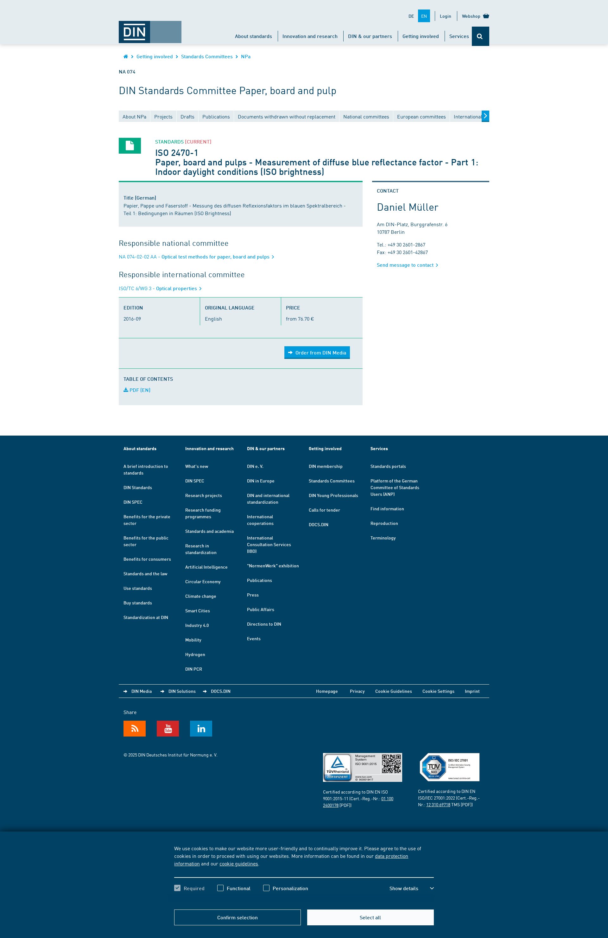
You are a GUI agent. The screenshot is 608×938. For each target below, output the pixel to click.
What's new (196, 466)
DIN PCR (193, 669)
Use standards (138, 588)
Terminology (383, 537)
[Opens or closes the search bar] (480, 36)
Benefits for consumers (147, 559)
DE (411, 16)
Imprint (472, 691)
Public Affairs (260, 609)
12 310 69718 (438, 804)
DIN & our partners (370, 36)
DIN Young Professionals (333, 495)
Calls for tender (324, 510)
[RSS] (135, 729)
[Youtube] (168, 729)
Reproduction (384, 523)
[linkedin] (201, 729)
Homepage (327, 691)
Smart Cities (197, 610)
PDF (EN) (139, 390)
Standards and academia (209, 531)
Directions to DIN (264, 624)
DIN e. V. (255, 466)
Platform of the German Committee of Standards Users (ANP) (394, 487)
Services (459, 36)
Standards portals (388, 466)
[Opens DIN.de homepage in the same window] (150, 29)
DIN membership (326, 466)
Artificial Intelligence (206, 567)
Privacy (357, 691)
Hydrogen (195, 654)
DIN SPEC (133, 502)
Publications (259, 580)
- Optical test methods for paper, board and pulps (195, 256)
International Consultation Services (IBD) (269, 544)
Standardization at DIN (146, 617)
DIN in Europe (261, 480)
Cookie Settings (438, 691)
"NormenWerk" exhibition (273, 565)
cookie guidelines (238, 863)
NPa (245, 56)
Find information (387, 508)
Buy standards (138, 602)
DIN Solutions (182, 691)
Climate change (200, 596)
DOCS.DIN (318, 524)
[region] (304, 873)
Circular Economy (203, 581)
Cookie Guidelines (393, 691)
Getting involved (420, 36)
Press (253, 594)
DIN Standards (138, 487)
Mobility (193, 639)
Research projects (203, 495)
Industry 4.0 (197, 625)
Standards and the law (145, 573)
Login (445, 16)
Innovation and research (310, 36)
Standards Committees (207, 56)
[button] (412, 888)
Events (254, 638)
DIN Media (141, 691)
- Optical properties (158, 288)
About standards (253, 36)
